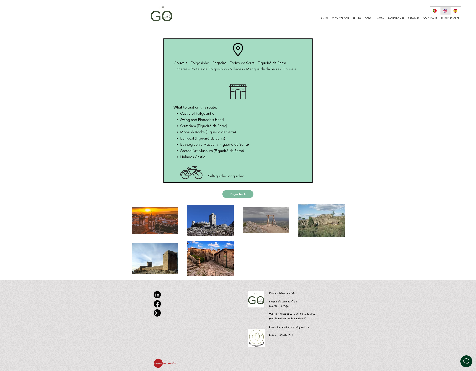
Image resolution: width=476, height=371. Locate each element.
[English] (445, 11)
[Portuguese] (435, 11)
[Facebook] (157, 303)
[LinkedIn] (157, 294)
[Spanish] (456, 11)
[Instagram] (157, 313)
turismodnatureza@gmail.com (293, 327)
